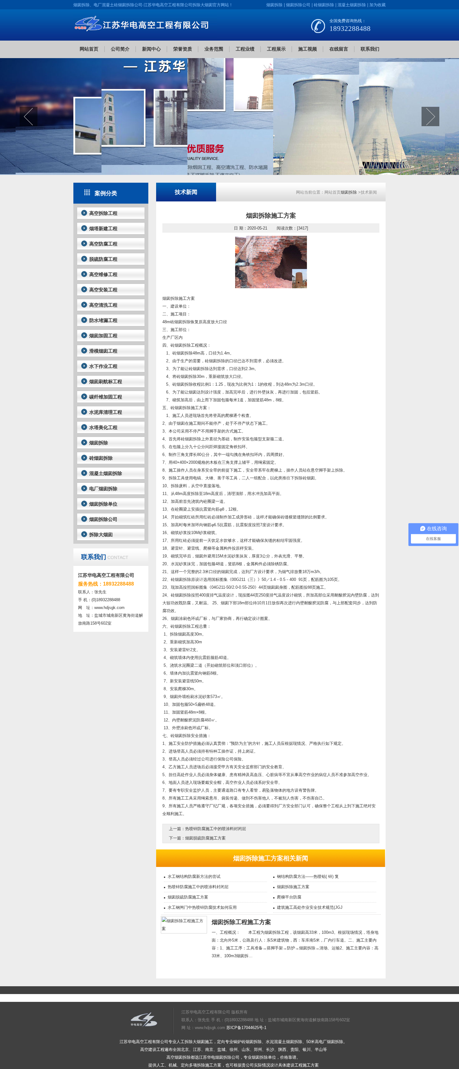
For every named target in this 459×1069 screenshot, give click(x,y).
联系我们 (370, 49)
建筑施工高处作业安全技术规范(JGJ (310, 907)
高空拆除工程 (103, 213)
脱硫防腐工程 (103, 259)
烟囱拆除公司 (298, 4)
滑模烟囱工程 (103, 351)
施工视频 (307, 49)
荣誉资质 (182, 49)
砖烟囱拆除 (324, 4)
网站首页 (89, 49)
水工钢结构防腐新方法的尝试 (194, 876)
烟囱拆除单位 (103, 504)
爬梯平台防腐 (289, 897)
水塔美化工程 (103, 427)
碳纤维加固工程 (105, 396)
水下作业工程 (103, 366)
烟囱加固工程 (103, 335)
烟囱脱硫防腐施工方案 (205, 838)
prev (28, 116)
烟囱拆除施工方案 (293, 886)
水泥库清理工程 (105, 412)
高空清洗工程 (103, 305)
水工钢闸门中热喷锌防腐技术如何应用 (202, 907)
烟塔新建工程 (103, 228)
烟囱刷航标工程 (105, 381)
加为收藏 (377, 4)
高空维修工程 (103, 274)
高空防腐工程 (103, 243)
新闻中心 (151, 49)
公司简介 (120, 49)
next (430, 116)
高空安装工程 (103, 289)
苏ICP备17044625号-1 (246, 1027)
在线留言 (338, 49)
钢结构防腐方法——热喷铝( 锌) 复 (308, 876)
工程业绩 (245, 49)
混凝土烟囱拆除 (352, 4)
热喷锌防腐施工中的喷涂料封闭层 (215, 828)
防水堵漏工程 (103, 320)
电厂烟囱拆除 (103, 488)
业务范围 (214, 49)
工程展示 (276, 49)
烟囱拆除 (274, 4)
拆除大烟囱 (101, 534)
